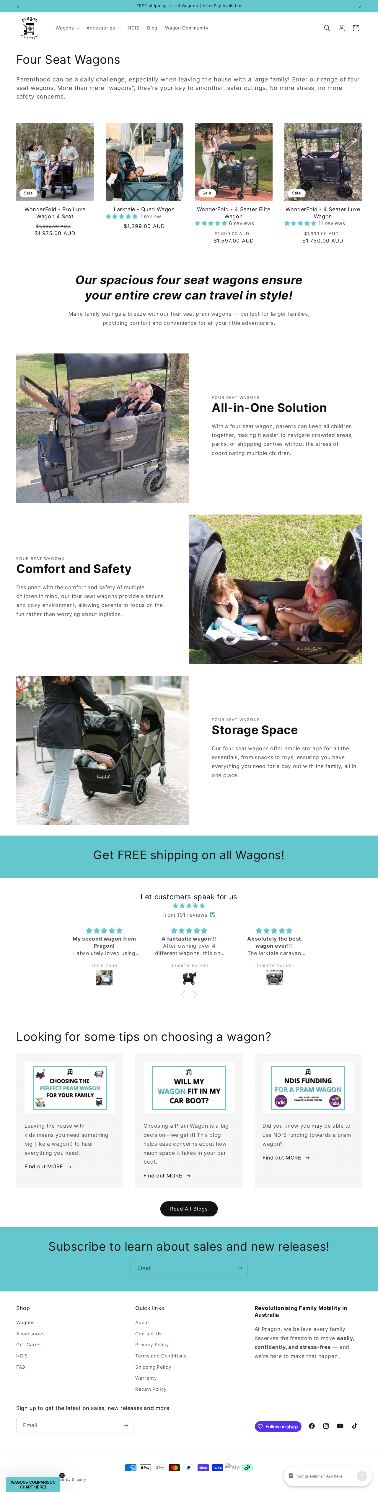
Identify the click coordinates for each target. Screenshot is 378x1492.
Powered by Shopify (67, 1479)
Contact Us (148, 1334)
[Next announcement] (360, 6)
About (142, 1322)
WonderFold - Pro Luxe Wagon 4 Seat (55, 212)
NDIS (22, 1356)
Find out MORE (44, 1166)
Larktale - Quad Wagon (144, 209)
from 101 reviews (185, 915)
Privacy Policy (152, 1344)
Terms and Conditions (160, 1356)
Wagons (25, 1322)
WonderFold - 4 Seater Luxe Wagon (323, 212)
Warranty (146, 1378)
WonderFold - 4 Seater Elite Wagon (234, 212)
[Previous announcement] (18, 6)
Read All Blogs (189, 1209)
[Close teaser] (62, 1475)
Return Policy (151, 1389)
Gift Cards (28, 1344)
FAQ (20, 1367)
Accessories (30, 1334)
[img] (189, 905)
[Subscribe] (240, 1268)
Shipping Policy (153, 1367)
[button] (67, 28)
